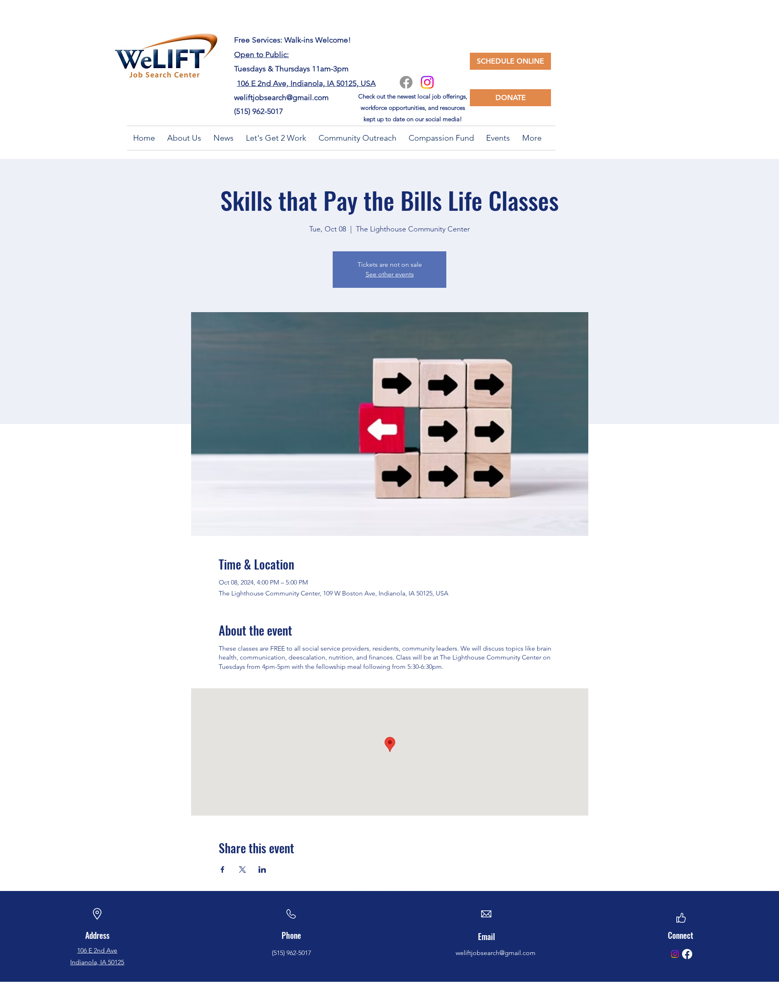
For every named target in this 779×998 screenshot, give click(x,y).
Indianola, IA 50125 (97, 962)
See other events (390, 274)
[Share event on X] (242, 869)
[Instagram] (427, 82)
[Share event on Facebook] (222, 869)
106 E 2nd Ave (97, 950)
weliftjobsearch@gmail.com (281, 97)
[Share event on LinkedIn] (262, 869)
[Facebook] (406, 82)
